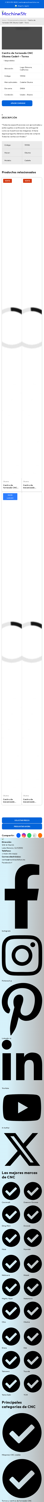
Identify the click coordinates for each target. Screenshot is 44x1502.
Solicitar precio (22, 820)
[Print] (40, 835)
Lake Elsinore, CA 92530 (12, 848)
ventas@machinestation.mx (29, 2)
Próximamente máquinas (17, 20)
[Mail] (35, 835)
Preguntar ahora (22, 826)
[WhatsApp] (29, 835)
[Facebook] (18, 835)
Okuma (6, 481)
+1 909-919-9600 (11, 2)
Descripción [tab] (9, 117)
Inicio (4, 20)
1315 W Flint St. (8, 845)
